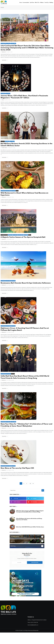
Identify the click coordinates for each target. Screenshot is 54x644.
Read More (4, 60)
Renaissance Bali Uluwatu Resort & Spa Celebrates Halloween (26, 283)
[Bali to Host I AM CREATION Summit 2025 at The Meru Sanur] (12, 527)
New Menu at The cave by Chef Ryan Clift (17, 468)
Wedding (51, 2)
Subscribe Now (34, 562)
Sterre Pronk (4, 147)
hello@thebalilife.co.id (34, 624)
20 (30, 483)
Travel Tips (46, 2)
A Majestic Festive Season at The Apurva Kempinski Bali (23, 237)
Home (20, 2)
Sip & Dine (32, 2)
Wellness (42, 2)
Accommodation (26, 2)
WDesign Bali (35, 630)
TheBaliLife (4, 197)
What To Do (37, 2)
